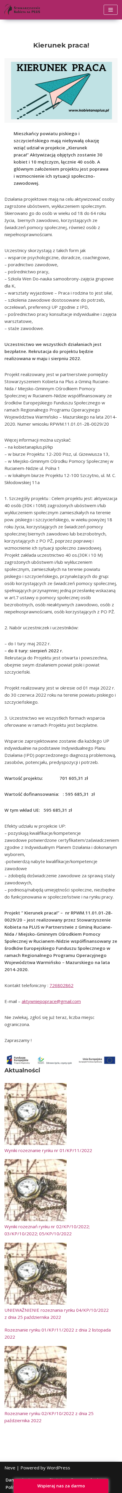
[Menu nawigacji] (111, 10)
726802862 (61, 985)
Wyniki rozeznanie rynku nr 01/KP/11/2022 (48, 1150)
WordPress (58, 1468)
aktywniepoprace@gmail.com (51, 1001)
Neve (9, 1468)
